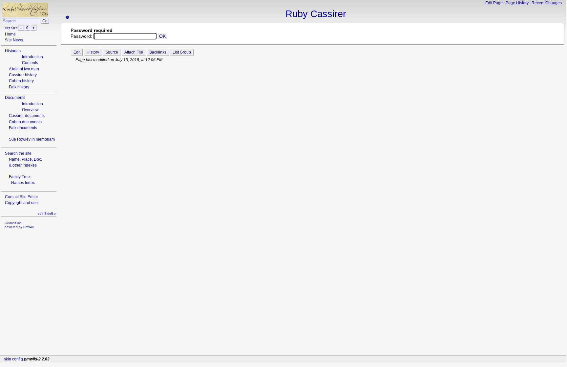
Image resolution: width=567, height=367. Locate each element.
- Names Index (22, 182)
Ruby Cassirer (315, 14)
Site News (14, 40)
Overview (30, 109)
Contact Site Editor (21, 197)
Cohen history (21, 81)
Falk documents (23, 128)
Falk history (19, 87)
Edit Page (494, 3)
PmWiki (28, 227)
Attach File (133, 52)
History (93, 52)
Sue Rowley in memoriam (32, 139)
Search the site (18, 153)
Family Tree (19, 176)
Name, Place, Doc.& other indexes (25, 162)
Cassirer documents (27, 115)
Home (10, 34)
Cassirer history (23, 75)
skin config (13, 359)
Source (111, 52)
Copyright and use (21, 202)
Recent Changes (547, 3)
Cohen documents (25, 122)
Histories (13, 51)
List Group (182, 52)
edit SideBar (47, 213)
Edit (77, 52)
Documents (15, 97)
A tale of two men (24, 69)
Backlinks (157, 52)
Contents (30, 62)
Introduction (32, 57)
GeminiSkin (13, 223)
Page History (517, 3)
